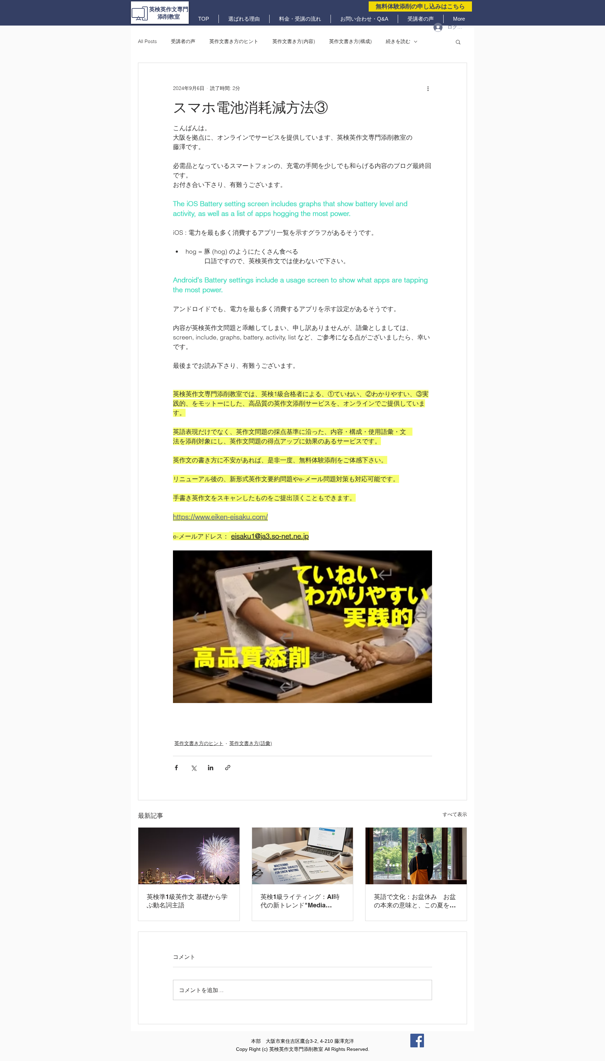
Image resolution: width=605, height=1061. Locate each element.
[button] (458, 41)
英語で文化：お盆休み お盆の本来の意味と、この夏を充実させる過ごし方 (415, 901)
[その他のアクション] (428, 88)
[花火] (188, 856)
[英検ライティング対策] (302, 856)
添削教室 (169, 17)
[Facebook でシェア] (176, 767)
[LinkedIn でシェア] (210, 767)
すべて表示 (455, 814)
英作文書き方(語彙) (250, 743)
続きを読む (398, 41)
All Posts (147, 41)
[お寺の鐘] (416, 856)
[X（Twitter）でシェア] (193, 767)
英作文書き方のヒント (233, 41)
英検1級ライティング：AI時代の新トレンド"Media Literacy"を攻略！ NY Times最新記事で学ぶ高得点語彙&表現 (301, 901)
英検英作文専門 (168, 9)
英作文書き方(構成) (350, 41)
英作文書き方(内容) (293, 41)
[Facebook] (417, 1040)
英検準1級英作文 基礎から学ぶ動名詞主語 (187, 901)
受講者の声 (183, 41)
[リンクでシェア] (227, 767)
